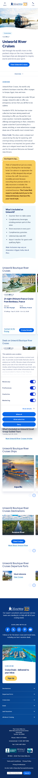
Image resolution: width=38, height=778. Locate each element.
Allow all (19, 414)
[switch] (33, 388)
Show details (27, 409)
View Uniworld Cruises (19, 64)
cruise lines (7, 33)
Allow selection (19, 419)
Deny (19, 424)
